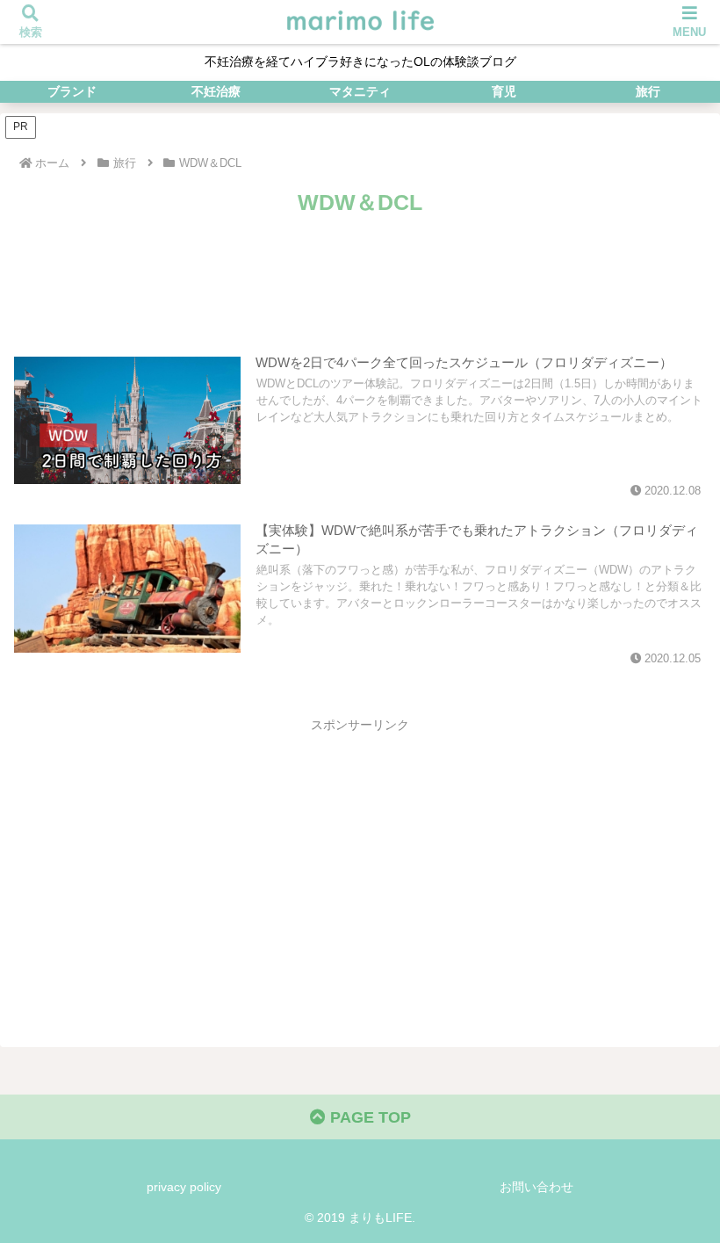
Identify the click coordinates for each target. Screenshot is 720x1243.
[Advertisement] (360, 269)
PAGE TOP (368, 1117)
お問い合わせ (536, 1187)
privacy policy (184, 1187)
